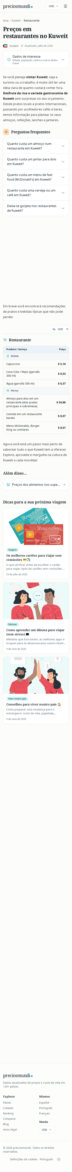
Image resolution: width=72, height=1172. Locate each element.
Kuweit (16, 20)
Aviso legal (10, 1129)
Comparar (9, 1119)
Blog (6, 1124)
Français (44, 1113)
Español (44, 1102)
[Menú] (65, 6)
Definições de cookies (23, 1159)
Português (45, 1108)
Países (7, 1102)
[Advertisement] (36, 258)
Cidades (8, 1108)
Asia (5, 20)
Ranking (8, 1113)
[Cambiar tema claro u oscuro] (58, 1159)
